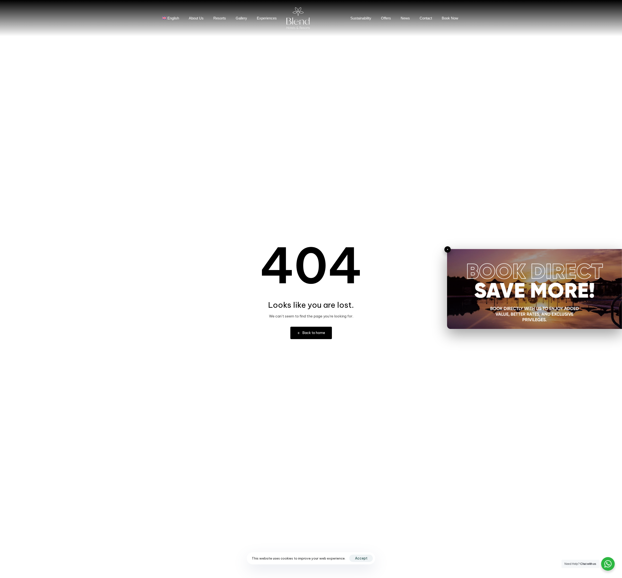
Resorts (219, 18)
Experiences (267, 18)
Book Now (450, 18)
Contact (426, 18)
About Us (196, 18)
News (405, 18)
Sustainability (360, 18)
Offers (386, 18)
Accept (361, 558)
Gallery (241, 18)
